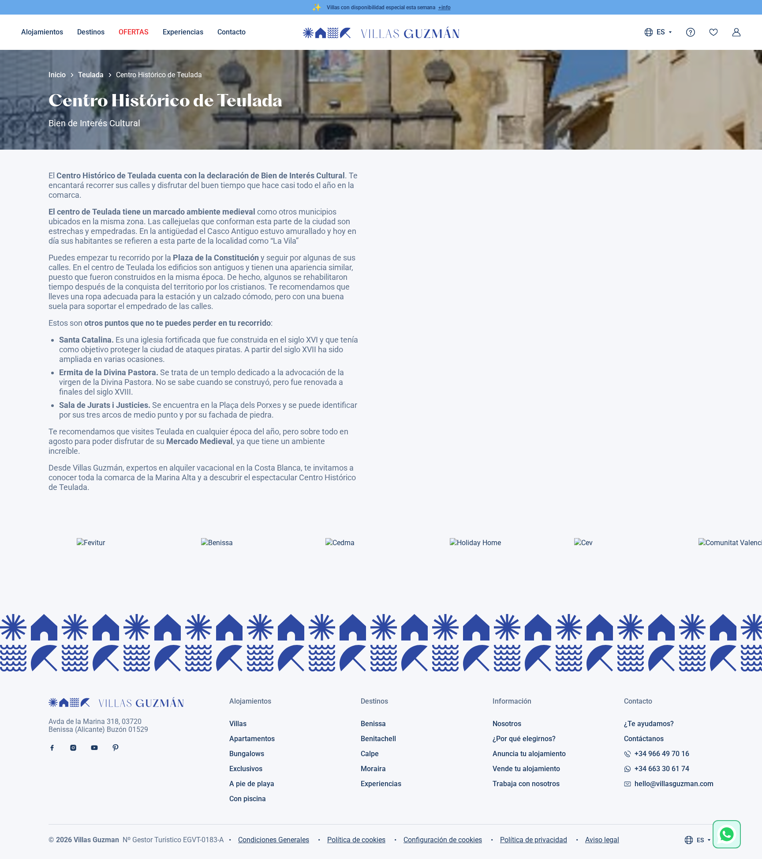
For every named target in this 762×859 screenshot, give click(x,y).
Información (512, 701)
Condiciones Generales (273, 840)
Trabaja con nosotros (526, 784)
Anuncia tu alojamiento (529, 754)
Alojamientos (42, 32)
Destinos (91, 32)
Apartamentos (252, 739)
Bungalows (246, 754)
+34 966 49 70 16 (662, 754)
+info (444, 7)
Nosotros (507, 724)
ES (700, 840)
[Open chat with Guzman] (726, 834)
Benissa (373, 724)
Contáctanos (644, 739)
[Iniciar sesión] (736, 32)
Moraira (373, 769)
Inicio (57, 75)
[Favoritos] (713, 32)
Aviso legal (602, 840)
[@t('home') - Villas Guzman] (381, 32)
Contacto (638, 701)
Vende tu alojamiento (526, 769)
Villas (238, 724)
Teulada (91, 75)
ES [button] (661, 32)
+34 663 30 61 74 (662, 769)
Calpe (370, 754)
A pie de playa (251, 784)
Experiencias (183, 32)
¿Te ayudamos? (649, 724)
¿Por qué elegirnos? (524, 739)
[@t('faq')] (690, 32)
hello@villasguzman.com (674, 784)
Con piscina (247, 799)
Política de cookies (356, 840)
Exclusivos (245, 769)
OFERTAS (134, 32)
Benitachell (378, 739)
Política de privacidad (533, 840)
